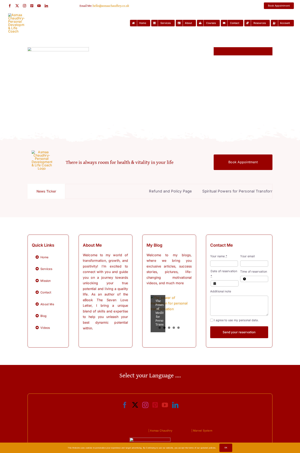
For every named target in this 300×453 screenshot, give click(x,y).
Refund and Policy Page (158, 191)
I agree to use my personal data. (236, 320)
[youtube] (39, 5)
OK (225, 447)
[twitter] (17, 5)
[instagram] (24, 5)
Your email (247, 256)
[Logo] (16, 15)
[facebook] (9, 5)
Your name (218, 256)
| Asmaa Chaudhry (160, 430)
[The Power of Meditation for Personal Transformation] (169, 313)
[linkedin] (46, 5)
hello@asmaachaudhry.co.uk (111, 5)
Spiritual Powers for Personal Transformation (230, 191)
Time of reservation (253, 271)
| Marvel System (201, 430)
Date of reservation (224, 273)
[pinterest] (31, 5)
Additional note (220, 291)
